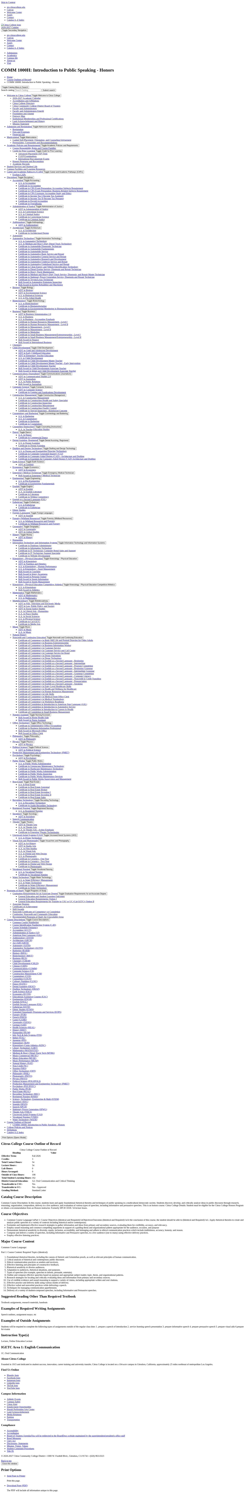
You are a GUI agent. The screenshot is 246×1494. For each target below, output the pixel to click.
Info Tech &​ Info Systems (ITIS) (27, 1035)
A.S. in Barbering (26, 416)
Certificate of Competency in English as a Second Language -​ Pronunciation (52, 681)
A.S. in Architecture (27, 230)
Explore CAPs (19, 174)
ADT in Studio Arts (27, 846)
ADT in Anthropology (28, 225)
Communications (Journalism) (26, 373)
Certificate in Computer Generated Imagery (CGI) (40, 454)
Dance (15, 432)
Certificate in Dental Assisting (31, 445)
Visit (9, 63)
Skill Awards (18, 909)
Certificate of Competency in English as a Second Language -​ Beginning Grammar (55, 668)
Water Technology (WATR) (25, 1119)
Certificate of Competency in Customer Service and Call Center (46, 650)
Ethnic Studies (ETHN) (23, 1009)
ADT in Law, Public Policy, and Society (36, 606)
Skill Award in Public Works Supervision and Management (44, 779)
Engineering (18, 478)
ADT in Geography (27, 529)
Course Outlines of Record (19, 79)
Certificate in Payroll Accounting (33, 201)
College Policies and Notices (20, 1127)
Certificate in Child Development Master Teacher (40, 361)
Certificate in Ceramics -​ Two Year (33, 861)
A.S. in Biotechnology (28, 303)
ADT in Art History (27, 843)
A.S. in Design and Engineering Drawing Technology (42, 451)
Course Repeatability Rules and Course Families (34, 148)
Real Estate (18, 782)
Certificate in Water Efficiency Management (38, 885)
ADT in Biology (25, 290)
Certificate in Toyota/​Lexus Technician (35, 279)
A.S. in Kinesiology (27, 587)
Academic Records (21, 164)
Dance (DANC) (20, 984)
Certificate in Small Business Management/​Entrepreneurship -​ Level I (49, 334)
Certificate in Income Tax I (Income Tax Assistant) (40, 196)
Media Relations (14, 1414)
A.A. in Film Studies (27, 848)
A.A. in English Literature (30, 492)
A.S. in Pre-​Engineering (29, 481)
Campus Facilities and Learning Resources (26, 169)
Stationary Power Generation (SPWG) (30, 1109)
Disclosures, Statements (17, 1443)
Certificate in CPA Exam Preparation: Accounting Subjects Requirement (50, 188)
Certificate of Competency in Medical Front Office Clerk (43, 696)
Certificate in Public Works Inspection (35, 774)
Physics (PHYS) (20, 1078)
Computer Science (21, 387)
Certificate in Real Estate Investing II (34, 795)
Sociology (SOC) (20, 1101)
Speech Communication (23, 819)
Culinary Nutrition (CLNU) (25, 981)
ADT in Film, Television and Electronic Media (39, 603)
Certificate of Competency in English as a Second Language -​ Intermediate (51, 663)
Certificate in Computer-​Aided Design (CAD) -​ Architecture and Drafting (51, 456)
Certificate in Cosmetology (30, 424)
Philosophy (18, 736)
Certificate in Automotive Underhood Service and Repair (43, 264)
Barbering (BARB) (21, 950)
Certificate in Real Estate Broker (32, 789)
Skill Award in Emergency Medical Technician (39, 475)
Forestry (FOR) (19, 1014)
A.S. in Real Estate (26, 784)
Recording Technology (23, 800)
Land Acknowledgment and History (29, 121)
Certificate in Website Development (34, 556)
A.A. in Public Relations (29, 381)
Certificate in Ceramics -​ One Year (33, 859)
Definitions (12, 1130)
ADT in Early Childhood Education (34, 353)
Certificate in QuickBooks (30, 203)
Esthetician (17, 502)
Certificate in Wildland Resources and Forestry (39, 524)
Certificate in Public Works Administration (37, 771)
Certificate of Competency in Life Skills (36, 694)
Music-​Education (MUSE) (24, 1058)
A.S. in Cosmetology (27, 419)
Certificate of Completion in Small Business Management (44, 712)
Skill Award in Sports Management (34, 582)
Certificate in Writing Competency (33, 497)
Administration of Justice (24, 206)
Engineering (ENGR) (22, 999)
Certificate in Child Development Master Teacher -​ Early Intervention (49, 363)
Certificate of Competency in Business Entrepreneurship (43, 643)
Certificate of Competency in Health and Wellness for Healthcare (47, 689)
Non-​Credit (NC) (20, 1066)
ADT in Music (24, 629)
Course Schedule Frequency (25, 927)
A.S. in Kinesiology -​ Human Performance (37, 566)
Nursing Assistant (20, 714)
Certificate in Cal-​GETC (29, 621)
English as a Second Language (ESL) (29, 499)
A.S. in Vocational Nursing (30, 872)
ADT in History (25, 537)
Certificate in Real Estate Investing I (34, 792)
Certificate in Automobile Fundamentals (36, 249)
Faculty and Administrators (25, 108)
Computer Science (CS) (23, 971)
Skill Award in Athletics (29, 590)
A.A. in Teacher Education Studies (34, 429)
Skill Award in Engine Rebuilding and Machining (40, 285)
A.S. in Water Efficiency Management (35, 880)
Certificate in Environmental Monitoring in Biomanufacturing (45, 308)
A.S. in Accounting (27, 183)
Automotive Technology (23, 238)
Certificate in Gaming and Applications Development (42, 392)
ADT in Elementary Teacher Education (36, 355)
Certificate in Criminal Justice (31, 219)
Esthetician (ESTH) (21, 1007)
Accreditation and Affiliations (26, 101)
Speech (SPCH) (20, 1107)
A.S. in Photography (27, 856)
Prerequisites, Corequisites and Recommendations (35, 142)
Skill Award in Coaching (29, 571)
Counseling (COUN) (22, 979)
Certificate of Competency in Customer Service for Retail (44, 653)
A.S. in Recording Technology (32, 803)
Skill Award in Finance (28, 340)
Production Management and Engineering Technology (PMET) (41, 752)
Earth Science (19, 461)
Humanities (18, 540)
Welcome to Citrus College (19, 95)
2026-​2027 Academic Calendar (27, 98)
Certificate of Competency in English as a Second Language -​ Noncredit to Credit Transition (59, 679)
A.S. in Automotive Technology (32, 241)
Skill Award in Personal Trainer (32, 576)
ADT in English (25, 489)
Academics (12, 55)
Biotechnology (19, 300)
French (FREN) (20, 1017)
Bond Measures (14, 1438)
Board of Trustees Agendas (66, 1436)
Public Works (19, 761)
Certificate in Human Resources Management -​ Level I (42, 322)
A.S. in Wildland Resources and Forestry (36, 521)
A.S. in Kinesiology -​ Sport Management (36, 569)
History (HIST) (19, 1030)
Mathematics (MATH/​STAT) (25, 1050)
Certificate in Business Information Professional (39, 728)
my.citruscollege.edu (16, 7)
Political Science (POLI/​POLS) (27, 1081)
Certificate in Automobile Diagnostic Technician (40, 246)
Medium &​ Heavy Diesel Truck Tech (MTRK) (34, 1053)
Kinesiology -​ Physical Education (28, 558)
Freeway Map (19, 116)
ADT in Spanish (25, 515)
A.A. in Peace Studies (28, 614)
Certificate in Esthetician (29, 507)
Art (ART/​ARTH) (21, 943)
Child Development (21, 347)
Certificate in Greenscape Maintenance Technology (41, 766)
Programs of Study (15, 890)
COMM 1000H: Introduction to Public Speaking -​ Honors (39, 1125)
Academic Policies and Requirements (23, 145)
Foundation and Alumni (23, 113)
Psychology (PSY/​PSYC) (24, 1086)
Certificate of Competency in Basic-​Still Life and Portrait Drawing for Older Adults (55, 640)
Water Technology (21, 877)
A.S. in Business (25, 317)
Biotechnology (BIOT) (23, 956)
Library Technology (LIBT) (25, 1048)
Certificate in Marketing (29, 332)
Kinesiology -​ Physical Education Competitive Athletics (37, 584)
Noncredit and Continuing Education (29, 637)
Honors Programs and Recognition (28, 161)
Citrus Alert (12, 1404)
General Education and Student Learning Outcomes (41, 896)
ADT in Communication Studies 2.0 (34, 376)
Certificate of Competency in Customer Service (39, 648)
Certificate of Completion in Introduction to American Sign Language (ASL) (52, 704)
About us (11, 60)
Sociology (17, 814)
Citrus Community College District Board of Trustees (36, 106)
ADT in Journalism (27, 379)
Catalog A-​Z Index (15, 1132)
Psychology (18, 755)
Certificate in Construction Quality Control (37, 408)
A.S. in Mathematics (27, 598)
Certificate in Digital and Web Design (35, 864)
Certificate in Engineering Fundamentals (36, 483)
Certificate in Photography (30, 866)
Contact (10, 17)
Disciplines (12, 177)
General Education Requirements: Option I (37, 899)
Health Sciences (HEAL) (24, 1027)
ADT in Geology (26, 464)
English (16, 486)
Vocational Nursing (21, 869)
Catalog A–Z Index (15, 20)
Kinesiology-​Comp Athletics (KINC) (29, 1045)
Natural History (19, 635)
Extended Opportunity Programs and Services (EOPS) (37, 1012)
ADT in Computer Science (30, 390)
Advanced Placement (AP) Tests (32, 154)
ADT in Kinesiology (27, 561)
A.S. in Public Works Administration (34, 763)
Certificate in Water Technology (32, 888)
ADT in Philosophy (27, 739)
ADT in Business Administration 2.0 (34, 314)
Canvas (10, 10)
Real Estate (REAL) (22, 1091)
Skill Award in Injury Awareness (32, 574)
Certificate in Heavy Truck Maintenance (36, 272)
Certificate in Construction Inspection (35, 403)
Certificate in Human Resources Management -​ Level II (43, 324)
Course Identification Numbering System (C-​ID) (34, 925)
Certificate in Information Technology (35, 548)
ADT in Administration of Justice (33, 209)
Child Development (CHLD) (26, 963)
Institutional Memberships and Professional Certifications (38, 119)
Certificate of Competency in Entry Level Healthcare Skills (44, 686)
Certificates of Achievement (25, 906)
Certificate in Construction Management (36, 405)
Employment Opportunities (19, 1407)
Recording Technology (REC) (26, 1094)
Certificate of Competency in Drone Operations (39, 655)
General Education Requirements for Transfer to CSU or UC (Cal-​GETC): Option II (56, 901)
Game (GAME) (20, 1020)
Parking (10, 1417)
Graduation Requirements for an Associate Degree (35, 893)
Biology (16, 287)
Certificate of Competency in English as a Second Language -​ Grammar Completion (56, 673)
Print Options (14, 1137)
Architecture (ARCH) (22, 940)
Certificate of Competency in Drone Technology (40, 658)
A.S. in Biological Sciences (30, 295)
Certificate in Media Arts (29, 624)
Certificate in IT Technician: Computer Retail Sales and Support (47, 550)
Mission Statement (21, 124)
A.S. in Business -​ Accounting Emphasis (36, 319)
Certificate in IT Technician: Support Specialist (39, 553)
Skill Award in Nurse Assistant (32, 720)
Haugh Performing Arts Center (20, 1409)
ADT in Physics (25, 744)
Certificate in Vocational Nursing (33, 874)
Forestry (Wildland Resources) (26, 518)
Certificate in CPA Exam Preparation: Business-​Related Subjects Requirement (53, 191)
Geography (18, 526)
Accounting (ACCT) (22, 930)
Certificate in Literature (28, 494)
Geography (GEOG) (22, 1022)
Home (9, 77)
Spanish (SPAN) (20, 1104)
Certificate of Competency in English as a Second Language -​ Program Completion (55, 666)
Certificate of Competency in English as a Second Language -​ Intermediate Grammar (56, 671)
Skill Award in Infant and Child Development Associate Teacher (47, 371)
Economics (17, 467)
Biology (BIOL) (20, 953)
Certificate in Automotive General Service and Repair (42, 256)
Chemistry (17, 345)
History (16, 534)
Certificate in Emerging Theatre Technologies (38, 832)
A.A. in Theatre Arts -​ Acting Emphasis (36, 830)
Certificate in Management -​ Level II (34, 329)
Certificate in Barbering (28, 421)
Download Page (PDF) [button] (17, 1485)
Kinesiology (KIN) (21, 1043)
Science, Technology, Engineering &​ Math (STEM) (36, 1099)
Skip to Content (8, 2)
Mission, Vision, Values (17, 1446)
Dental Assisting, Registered (25, 440)
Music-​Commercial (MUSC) (25, 1055)
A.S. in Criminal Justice (29, 214)
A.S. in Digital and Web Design (32, 853)
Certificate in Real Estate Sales (32, 797)
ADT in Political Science (29, 750)
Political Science (20, 747)
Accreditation (13, 1433)
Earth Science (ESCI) (22, 991)
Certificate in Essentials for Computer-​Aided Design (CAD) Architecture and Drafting (57, 459)
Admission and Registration (19, 126)
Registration (18, 129)
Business (16, 311)
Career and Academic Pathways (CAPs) (25, 172)
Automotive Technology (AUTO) (28, 948)
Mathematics (18, 592)
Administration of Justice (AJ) (26, 932)
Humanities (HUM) (21, 1032)
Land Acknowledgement (18, 1412)
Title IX (10, 1451)
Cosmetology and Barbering (25, 413)
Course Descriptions (16, 919)
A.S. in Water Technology (30, 883)
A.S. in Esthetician (26, 505)
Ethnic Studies (19, 510)
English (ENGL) (20, 1002)
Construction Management (24, 395)
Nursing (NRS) (19, 1068)
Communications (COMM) (25, 968)
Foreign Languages (21, 513)
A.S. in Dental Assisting (29, 443)
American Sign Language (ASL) (27, 935)
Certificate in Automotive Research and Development (42, 259)
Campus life (12, 58)
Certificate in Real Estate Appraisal (34, 787)
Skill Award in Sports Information (33, 579)
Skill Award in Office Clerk (30, 733)
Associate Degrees (21, 904)
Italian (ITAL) (19, 1037)
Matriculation (13, 137)
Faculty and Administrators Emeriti (28, 111)
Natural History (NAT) (23, 1063)
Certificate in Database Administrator (34, 545)
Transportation (13, 1419)
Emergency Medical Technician (27, 472)
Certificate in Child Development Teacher (37, 366)
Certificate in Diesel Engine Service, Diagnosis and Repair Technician (49, 269)
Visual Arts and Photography (25, 840)
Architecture (18, 227)
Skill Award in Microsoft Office (32, 731)
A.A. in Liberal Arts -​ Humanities (33, 611)
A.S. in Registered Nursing (30, 811)
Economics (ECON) (22, 994)
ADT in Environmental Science (32, 293)
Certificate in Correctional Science (33, 217)
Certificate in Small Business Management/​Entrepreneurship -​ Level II (49, 337)
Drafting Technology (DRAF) (26, 989)
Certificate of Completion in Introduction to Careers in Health (45, 709)
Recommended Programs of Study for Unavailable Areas (38, 917)
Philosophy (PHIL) (21, 1073)
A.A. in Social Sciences (29, 616)
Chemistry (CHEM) (21, 961)
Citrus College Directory (24, 103)
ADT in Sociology (26, 816)
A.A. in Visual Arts (27, 851)
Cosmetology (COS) (22, 976)
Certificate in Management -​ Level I (34, 327)
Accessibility (12, 1430)
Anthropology (19, 222)
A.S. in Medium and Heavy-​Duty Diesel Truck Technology (45, 244)
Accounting (18, 180)
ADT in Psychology (27, 758)
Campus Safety (13, 1402)
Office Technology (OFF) (24, 1071)
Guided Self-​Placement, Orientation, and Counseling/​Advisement (42, 140)
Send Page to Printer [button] (16, 1476)
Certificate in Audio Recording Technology (37, 805)
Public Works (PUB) (22, 1089)
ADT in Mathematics (27, 595)
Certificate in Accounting (29, 186)
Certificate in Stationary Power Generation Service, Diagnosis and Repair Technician (56, 277)
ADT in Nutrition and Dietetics (32, 564)
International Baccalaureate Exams (33, 159)
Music (15, 627)
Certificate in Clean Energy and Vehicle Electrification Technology (48, 267)
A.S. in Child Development (30, 358)
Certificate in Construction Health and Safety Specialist (43, 400)
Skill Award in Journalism (29, 384)
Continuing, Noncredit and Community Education (35, 914)
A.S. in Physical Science (29, 619)
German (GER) (19, 1025)
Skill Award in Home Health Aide (33, 717)
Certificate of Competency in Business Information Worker (44, 645)
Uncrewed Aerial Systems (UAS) (28, 835)
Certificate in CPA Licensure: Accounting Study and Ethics (44, 193)
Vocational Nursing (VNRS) (25, 1117)
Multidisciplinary (20, 601)
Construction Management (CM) (27, 973)
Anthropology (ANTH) (23, 938)
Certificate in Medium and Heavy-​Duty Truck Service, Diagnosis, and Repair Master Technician (61, 274)
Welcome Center (14, 12)
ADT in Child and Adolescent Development (38, 350)
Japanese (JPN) (19, 1040)
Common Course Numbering (26, 922)
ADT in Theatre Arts (27, 824)
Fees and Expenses (21, 132)
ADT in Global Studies (28, 532)
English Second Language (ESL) (27, 1004)
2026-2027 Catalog (10, 27)
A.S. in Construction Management (33, 398)
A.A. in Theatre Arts (27, 827)
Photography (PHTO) (22, 1076)
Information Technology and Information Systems (35, 542)
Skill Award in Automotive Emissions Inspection (40, 282)
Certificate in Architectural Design (33, 233)
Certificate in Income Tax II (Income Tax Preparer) (41, 198)
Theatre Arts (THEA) (22, 1112)
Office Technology (21, 723)
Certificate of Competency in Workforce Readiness (41, 702)
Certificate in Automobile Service (33, 251)
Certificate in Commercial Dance (33, 437)
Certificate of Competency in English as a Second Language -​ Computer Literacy (54, 676)
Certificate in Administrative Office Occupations (40, 725)
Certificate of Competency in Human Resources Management (45, 691)
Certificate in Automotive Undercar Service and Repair (42, 262)
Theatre (16, 822)
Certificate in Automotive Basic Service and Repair (41, 254)
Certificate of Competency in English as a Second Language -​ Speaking (50, 684)
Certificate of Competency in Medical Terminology (41, 699)
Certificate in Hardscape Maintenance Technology (40, 769)
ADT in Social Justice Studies (31, 609)
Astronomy (18, 235)
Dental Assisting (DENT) (24, 986)
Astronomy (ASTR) (22, 945)
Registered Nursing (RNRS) (25, 1096)
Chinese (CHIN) (20, 966)
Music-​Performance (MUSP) (25, 1061)
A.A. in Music (24, 632)
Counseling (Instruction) (23, 426)
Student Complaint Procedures (20, 1448)
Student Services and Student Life (22, 166)
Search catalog (7, 90)
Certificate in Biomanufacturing (32, 306)
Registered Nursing (21, 808)
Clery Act (11, 1441)
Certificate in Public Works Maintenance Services (40, 776)
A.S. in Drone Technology (30, 838)
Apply (10, 15)
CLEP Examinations (27, 156)
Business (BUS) (20, 958)
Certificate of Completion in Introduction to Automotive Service (46, 707)
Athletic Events (14, 1399)
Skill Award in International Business (35, 342)
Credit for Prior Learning (24, 151)
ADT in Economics (27, 470)
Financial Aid (19, 134)
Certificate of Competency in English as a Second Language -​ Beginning (51, 661)
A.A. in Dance (24, 435)
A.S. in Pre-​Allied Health (29, 298)
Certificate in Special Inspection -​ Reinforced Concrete (42, 410)
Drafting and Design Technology (27, 448)
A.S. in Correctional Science (31, 212)
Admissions (12, 53)
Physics (16, 741)
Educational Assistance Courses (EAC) (30, 996)
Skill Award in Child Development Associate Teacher (42, 368)
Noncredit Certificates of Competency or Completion (36, 912)
